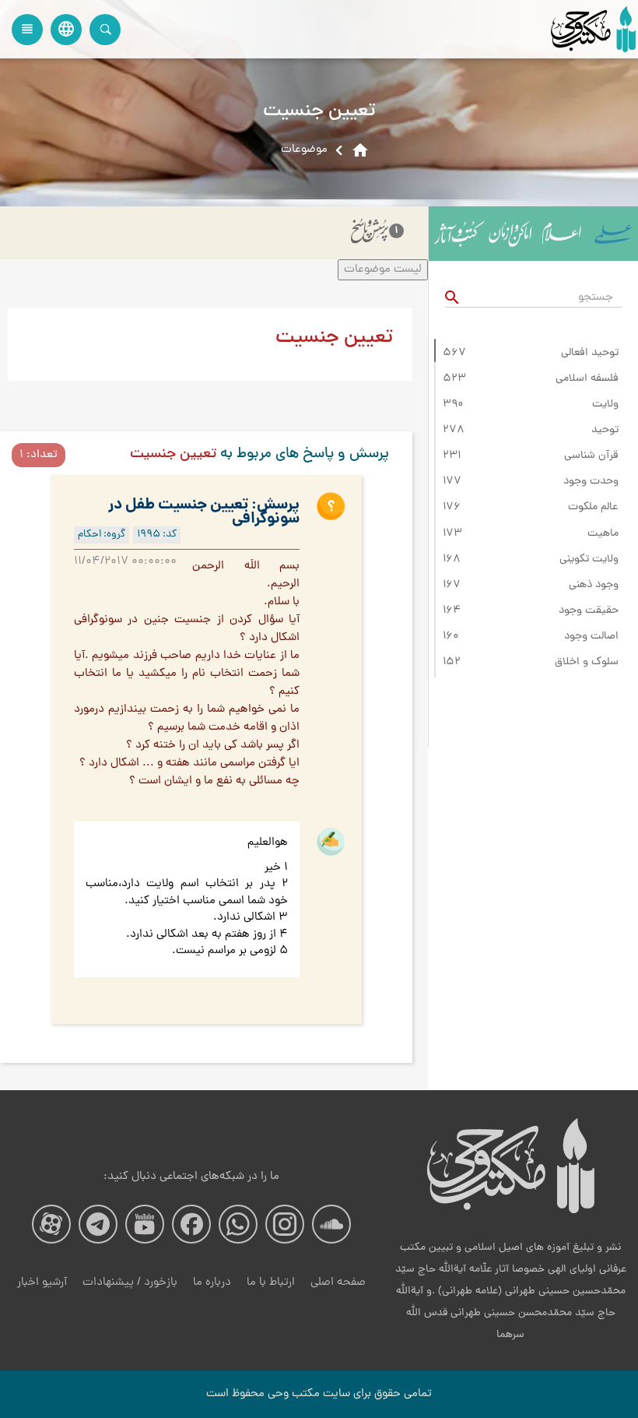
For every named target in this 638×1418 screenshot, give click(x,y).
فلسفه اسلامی (587, 379)
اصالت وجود (591, 637)
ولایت (605, 405)
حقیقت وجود (589, 611)
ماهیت (603, 534)
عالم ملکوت (593, 507)
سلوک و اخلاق (587, 662)
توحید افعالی (590, 353)
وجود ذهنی (594, 585)
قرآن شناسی (591, 456)
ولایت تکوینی (589, 560)
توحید (605, 430)
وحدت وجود (591, 482)
